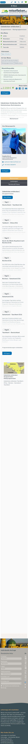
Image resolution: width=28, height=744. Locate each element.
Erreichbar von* (5, 676)
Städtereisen (18, 63)
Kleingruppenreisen (7, 63)
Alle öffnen (7, 197)
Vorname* (4, 656)
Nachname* (4, 661)
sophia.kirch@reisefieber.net (12, 162)
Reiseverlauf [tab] (14, 178)
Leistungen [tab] (14, 181)
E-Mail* (3, 666)
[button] (14, 203)
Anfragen (5, 93)
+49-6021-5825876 (10, 164)
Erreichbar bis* (5, 681)
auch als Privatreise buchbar (10, 60)
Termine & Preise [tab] (14, 184)
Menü (15, 6)
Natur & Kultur (6, 54)
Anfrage (3, 2)
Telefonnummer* (6, 671)
